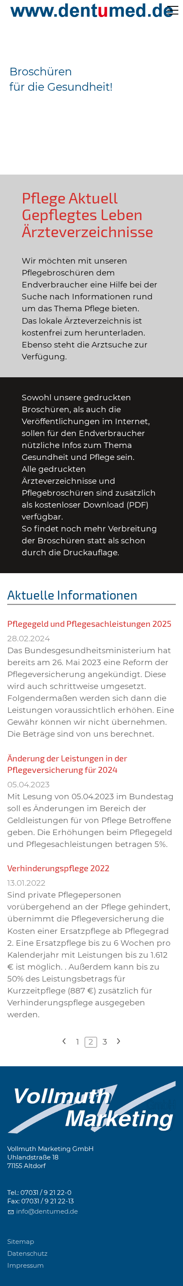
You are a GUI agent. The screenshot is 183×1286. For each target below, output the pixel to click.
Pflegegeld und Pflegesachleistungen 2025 (89, 623)
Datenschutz (27, 1253)
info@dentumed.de (47, 1211)
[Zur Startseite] (91, 10)
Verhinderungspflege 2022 (58, 868)
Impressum (25, 1265)
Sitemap (20, 1242)
